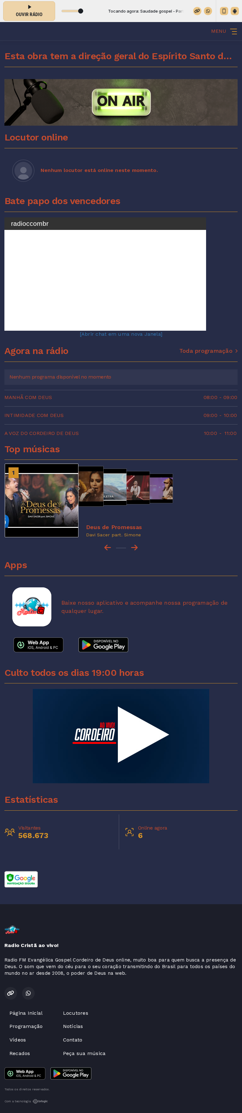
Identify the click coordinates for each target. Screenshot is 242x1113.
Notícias (73, 1026)
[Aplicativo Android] (235, 11)
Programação (26, 1026)
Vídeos (17, 1040)
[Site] (197, 11)
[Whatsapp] (208, 11)
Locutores (75, 1013)
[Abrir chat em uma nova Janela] (121, 334)
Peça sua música (84, 1053)
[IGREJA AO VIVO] (121, 736)
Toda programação (206, 351)
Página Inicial (26, 1013)
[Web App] (224, 11)
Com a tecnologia (17, 1101)
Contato (73, 1040)
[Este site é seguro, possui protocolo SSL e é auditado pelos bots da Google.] (21, 879)
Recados (19, 1053)
